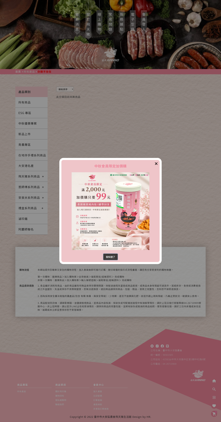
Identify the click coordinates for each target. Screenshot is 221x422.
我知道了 (110, 256)
